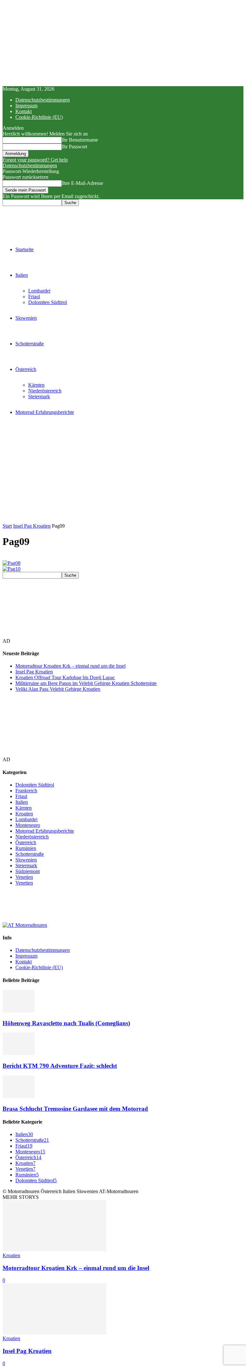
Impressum (26, 105)
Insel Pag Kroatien (32, 526)
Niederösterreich (45, 390)
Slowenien (26, 318)
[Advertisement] (123, 475)
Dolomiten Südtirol (47, 302)
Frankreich (26, 790)
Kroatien (24, 813)
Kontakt (23, 111)
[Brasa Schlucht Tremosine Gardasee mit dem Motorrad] (19, 1096)
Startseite (24, 249)
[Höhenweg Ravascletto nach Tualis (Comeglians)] (19, 1010)
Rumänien (25, 848)
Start (7, 526)
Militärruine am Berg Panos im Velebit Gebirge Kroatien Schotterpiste (86, 683)
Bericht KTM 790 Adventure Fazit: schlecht (60, 1065)
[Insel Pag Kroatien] (54, 1332)
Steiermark (39, 396)
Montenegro (27, 825)
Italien (21, 275)
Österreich (25, 369)
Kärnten (36, 385)
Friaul (34, 296)
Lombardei (39, 290)
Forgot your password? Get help (35, 159)
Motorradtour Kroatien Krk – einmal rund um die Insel (70, 666)
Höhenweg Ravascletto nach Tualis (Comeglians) (66, 1023)
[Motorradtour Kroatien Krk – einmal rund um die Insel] (54, 1249)
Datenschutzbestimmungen (42, 100)
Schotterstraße (29, 343)
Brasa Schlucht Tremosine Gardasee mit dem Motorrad (75, 1108)
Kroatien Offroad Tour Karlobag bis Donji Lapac (65, 677)
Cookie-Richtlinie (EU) (39, 117)
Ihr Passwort (74, 146)
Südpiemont (27, 871)
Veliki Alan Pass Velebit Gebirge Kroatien (57, 689)
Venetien (24, 877)
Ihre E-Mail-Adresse (82, 183)
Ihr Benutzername (80, 140)
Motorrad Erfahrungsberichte (44, 412)
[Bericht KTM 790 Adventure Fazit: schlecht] (19, 1053)
